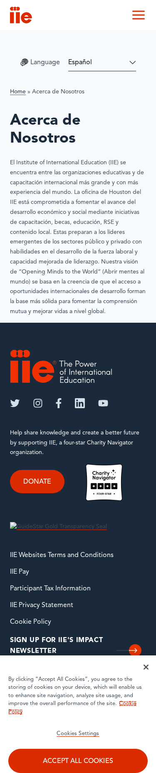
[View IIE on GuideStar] (58, 527)
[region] (78, 714)
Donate (37, 482)
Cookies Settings (78, 733)
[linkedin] (80, 403)
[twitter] (15, 403)
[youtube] (103, 403)
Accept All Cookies (78, 761)
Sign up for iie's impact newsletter (56, 646)
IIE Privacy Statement (41, 605)
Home (18, 92)
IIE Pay (19, 572)
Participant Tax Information (50, 588)
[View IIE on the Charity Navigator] (104, 482)
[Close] (146, 667)
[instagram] (37, 403)
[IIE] (61, 366)
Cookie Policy (30, 622)
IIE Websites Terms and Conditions (62, 555)
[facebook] (59, 403)
